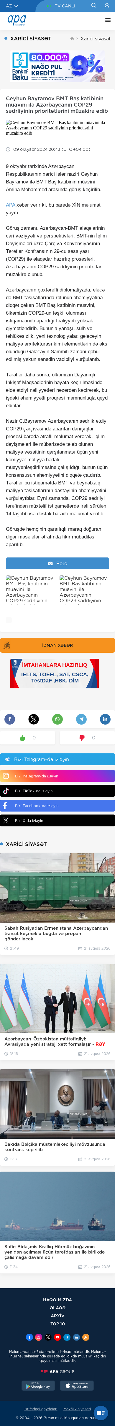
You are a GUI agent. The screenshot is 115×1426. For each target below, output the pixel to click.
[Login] (107, 6)
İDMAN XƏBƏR (57, 645)
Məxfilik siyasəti (77, 1409)
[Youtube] (57, 1338)
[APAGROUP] (57, 1371)
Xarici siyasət (95, 39)
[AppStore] (77, 1386)
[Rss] (85, 1338)
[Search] (93, 6)
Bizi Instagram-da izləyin (36, 776)
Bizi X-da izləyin (29, 820)
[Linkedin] (76, 1338)
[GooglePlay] (38, 1386)
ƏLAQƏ (57, 1307)
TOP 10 (57, 1323)
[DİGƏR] (106, 21)
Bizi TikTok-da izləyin (33, 791)
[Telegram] (66, 1338)
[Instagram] (38, 1338)
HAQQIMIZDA (57, 1299)
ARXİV (58, 1315)
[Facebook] (29, 1338)
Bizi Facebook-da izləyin (36, 806)
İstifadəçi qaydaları (41, 1409)
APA (10, 205)
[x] (48, 1338)
